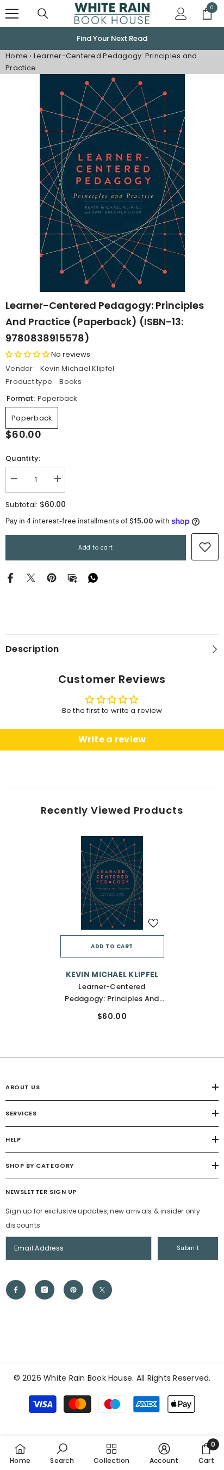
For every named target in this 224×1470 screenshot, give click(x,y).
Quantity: (22, 458)
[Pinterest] (52, 577)
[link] (205, 546)
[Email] (72, 577)
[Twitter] (31, 577)
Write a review (112, 739)
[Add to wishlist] (153, 923)
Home (16, 56)
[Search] (42, 13)
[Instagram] (44, 1289)
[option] (112, 38)
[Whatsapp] (93, 577)
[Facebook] (10, 577)
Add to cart (95, 548)
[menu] (11, 13)
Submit (188, 1248)
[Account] (181, 14)
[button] (27, 354)
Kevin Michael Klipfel (77, 368)
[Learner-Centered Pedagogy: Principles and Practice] (112, 883)
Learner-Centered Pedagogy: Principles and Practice (112, 993)
